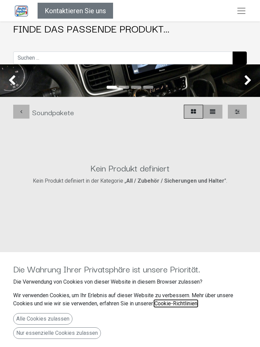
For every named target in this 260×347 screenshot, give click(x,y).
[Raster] (193, 112)
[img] (10, 80)
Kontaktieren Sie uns (75, 11)
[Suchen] (240, 58)
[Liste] (212, 112)
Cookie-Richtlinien (175, 303)
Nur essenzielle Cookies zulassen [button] (57, 333)
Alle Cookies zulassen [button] (42, 318)
